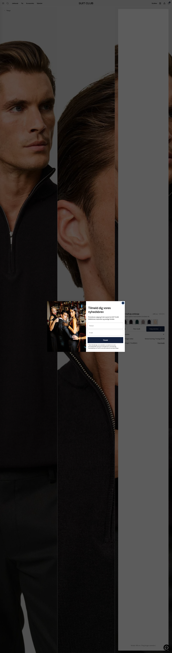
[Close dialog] (123, 303)
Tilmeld (105, 340)
